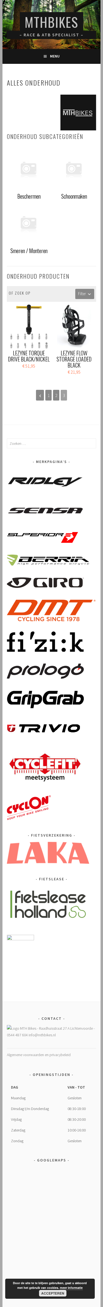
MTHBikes (51, 22)
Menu (55, 56)
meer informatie (71, 1288)
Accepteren (52, 1293)
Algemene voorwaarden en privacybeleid (39, 1054)
